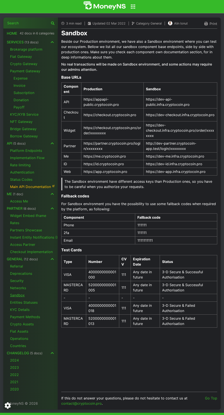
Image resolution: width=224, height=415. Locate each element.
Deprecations (21, 273)
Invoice (19, 85)
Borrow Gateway (24, 136)
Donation (21, 100)
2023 (14, 367)
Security (17, 280)
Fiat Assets (19, 331)
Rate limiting (20, 165)
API (16, 143)
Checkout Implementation (31, 252)
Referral (16, 266)
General (22, 259)
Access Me (19, 201)
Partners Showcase (26, 230)
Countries (18, 346)
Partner (21, 208)
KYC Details (20, 309)
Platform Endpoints (26, 150)
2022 (14, 374)
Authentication (22, 172)
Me (15, 194)
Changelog (24, 353)
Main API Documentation (30, 186)
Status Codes (21, 179)
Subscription (24, 92)
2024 (14, 360)
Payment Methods (25, 317)
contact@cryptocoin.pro (81, 403)
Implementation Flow (27, 158)
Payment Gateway (25, 71)
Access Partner (22, 244)
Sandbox (17, 295)
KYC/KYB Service (24, 114)
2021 (14, 382)
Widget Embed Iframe (28, 215)
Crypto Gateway (23, 64)
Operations (19, 338)
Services (22, 42)
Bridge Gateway (23, 129)
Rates (14, 223)
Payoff (19, 107)
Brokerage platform (26, 49)
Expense (21, 78)
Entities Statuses (24, 302)
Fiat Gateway (21, 56)
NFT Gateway (21, 121)
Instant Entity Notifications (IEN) (34, 237)
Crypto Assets (22, 324)
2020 (14, 389)
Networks (18, 288)
